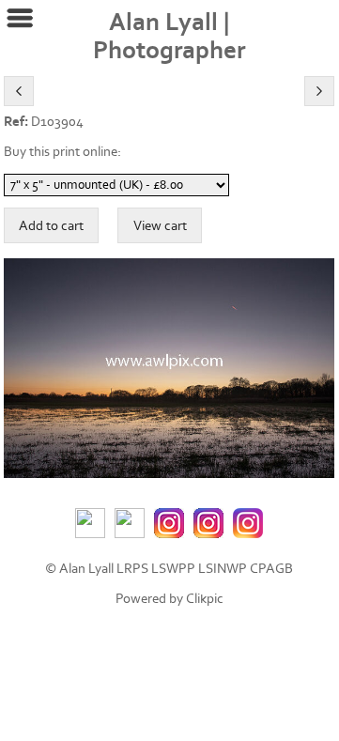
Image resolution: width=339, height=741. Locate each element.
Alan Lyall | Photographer (169, 36)
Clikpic (204, 599)
